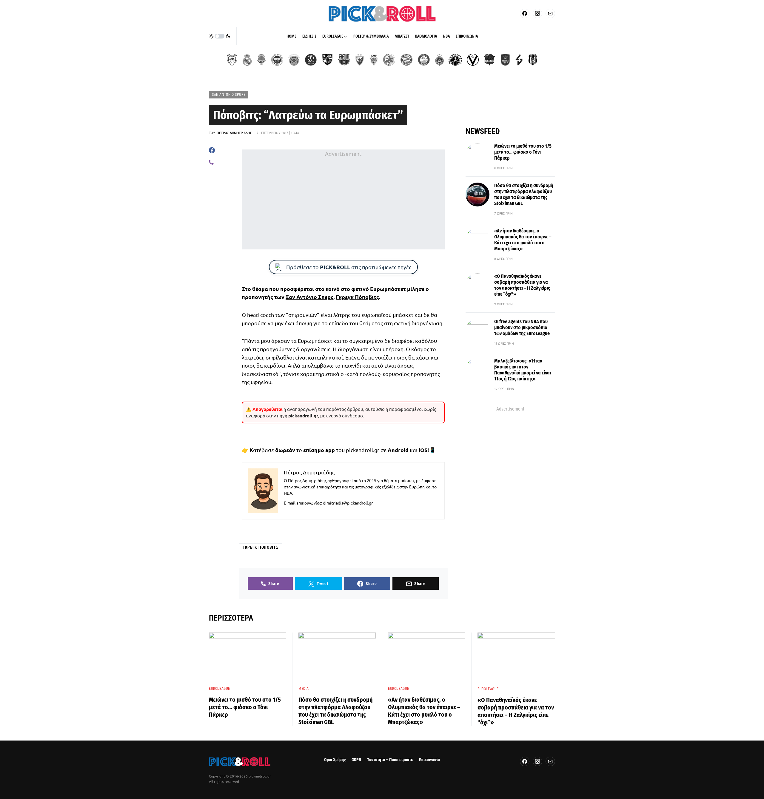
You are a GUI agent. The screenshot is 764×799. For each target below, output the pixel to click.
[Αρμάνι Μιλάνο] (424, 60)
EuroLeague (219, 689)
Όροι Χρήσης (335, 759)
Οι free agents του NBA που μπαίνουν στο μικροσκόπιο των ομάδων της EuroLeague (522, 327)
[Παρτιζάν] (439, 60)
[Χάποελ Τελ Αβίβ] (311, 60)
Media (303, 689)
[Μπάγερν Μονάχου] (406, 60)
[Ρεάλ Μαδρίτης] (247, 60)
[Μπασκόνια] (489, 60)
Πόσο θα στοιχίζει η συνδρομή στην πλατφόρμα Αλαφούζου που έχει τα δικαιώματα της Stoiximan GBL (523, 194)
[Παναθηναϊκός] (294, 60)
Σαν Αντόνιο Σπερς (309, 296)
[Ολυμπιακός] (232, 60)
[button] (219, 36)
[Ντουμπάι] (373, 60)
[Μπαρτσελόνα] (344, 60)
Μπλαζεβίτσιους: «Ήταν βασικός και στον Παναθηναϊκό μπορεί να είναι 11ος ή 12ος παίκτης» (522, 370)
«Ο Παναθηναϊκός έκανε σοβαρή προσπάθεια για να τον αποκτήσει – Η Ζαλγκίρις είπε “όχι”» (522, 285)
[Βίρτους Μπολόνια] (473, 60)
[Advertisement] (343, 199)
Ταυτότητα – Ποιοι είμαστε (390, 759)
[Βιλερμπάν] (519, 60)
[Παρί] (455, 60)
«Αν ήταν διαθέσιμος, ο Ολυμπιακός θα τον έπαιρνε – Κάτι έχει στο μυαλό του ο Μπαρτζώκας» (523, 240)
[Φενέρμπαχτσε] (277, 60)
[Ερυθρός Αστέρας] (359, 60)
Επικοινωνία (429, 759)
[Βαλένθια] (261, 60)
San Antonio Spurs (228, 94)
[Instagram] (537, 13)
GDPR (356, 759)
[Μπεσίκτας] (532, 60)
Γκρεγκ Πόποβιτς (357, 296)
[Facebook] (524, 13)
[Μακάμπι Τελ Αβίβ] (389, 60)
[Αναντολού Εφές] (505, 60)
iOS (423, 449)
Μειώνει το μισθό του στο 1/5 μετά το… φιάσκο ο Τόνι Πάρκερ (523, 152)
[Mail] (550, 13)
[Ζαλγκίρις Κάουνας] (327, 60)
